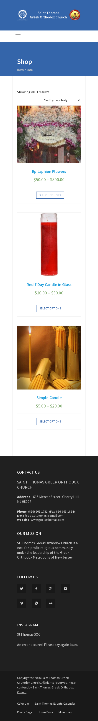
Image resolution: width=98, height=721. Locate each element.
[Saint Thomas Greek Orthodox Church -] (49, 19)
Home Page (45, 712)
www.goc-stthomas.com (47, 520)
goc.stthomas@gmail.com (45, 516)
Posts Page (25, 712)
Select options (50, 195)
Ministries (65, 712)
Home (20, 69)
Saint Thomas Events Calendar (54, 703)
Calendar (23, 703)
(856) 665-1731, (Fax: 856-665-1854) (51, 511)
